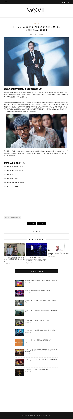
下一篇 (41, 223)
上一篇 (32, 223)
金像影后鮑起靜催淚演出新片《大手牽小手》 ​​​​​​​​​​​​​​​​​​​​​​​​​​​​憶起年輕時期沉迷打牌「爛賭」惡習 (14, 259)
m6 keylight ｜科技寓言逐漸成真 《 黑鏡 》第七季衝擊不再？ (41, 330)
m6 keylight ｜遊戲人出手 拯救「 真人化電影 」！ (38, 320)
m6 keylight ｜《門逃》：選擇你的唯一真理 (37, 369)
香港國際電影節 (15, 217)
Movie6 (37, 231)
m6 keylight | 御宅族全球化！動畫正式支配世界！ (38, 290)
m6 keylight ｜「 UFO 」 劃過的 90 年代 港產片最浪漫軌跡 (41, 359)
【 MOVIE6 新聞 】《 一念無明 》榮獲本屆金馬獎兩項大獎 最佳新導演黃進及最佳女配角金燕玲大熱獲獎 (36, 259)
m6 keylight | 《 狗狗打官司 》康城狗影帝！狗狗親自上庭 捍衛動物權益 (41, 350)
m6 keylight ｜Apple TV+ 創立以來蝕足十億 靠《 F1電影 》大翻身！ (41, 301)
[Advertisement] (36, 201)
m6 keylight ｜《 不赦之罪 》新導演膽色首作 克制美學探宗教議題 (41, 311)
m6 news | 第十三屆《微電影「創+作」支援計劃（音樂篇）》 (41, 280)
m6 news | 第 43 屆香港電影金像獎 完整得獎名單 (38, 340)
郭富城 (7, 217)
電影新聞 (36, 23)
